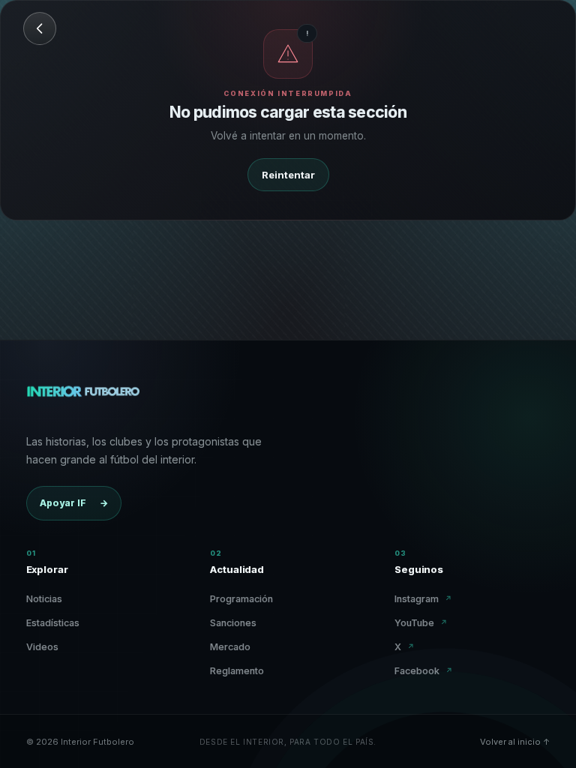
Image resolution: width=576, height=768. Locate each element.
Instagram (423, 598)
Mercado (230, 646)
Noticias (44, 598)
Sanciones (233, 622)
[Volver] (39, 28)
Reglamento (237, 670)
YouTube (421, 622)
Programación (241, 598)
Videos (42, 646)
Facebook (423, 670)
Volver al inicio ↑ (515, 741)
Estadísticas (53, 622)
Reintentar (288, 175)
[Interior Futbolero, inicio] (83, 398)
